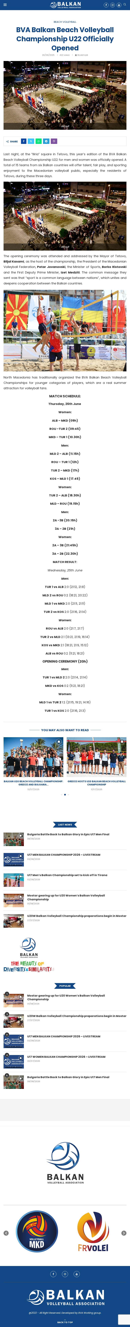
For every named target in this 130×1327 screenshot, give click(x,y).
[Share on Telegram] (46, 141)
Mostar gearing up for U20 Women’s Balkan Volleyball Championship (66, 897)
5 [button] (62, 1256)
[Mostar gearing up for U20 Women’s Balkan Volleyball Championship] (14, 900)
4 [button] (59, 1256)
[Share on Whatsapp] (39, 141)
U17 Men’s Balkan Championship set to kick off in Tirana (67, 875)
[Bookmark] (59, 742)
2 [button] (53, 1256)
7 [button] (68, 1256)
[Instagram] (112, 5)
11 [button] (80, 1256)
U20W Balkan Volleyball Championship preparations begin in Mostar (76, 916)
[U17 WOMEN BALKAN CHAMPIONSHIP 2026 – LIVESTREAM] (14, 1062)
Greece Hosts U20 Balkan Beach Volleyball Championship (33, 783)
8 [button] (71, 1256)
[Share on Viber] (54, 141)
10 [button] (77, 1256)
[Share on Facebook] (23, 141)
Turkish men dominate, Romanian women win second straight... (96, 783)
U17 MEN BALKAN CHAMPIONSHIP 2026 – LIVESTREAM (63, 855)
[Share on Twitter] (31, 141)
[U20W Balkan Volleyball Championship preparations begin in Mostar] (14, 921)
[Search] (124, 5)
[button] (8, 766)
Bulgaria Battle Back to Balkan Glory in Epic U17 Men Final (68, 834)
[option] (39, 1231)
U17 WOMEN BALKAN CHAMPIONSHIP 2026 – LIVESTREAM (66, 1057)
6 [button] (65, 1256)
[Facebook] (106, 5)
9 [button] (74, 1256)
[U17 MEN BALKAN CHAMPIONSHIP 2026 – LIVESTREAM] (14, 859)
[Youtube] (119, 5)
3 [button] (56, 1256)
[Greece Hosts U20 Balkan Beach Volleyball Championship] (33, 757)
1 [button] (50, 1256)
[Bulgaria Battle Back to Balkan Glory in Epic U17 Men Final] (14, 839)
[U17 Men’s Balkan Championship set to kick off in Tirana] (14, 880)
